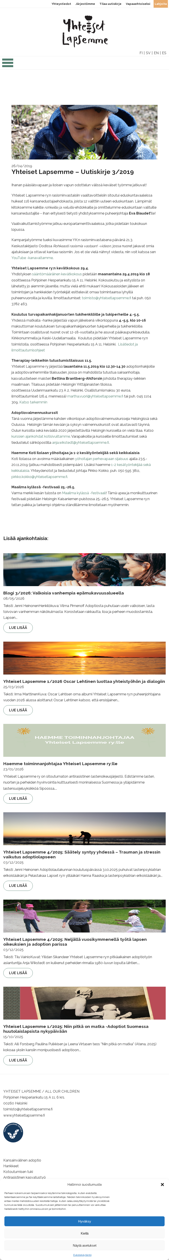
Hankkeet (11, 1166)
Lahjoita (161, 3)
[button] (162, 1184)
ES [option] (164, 53)
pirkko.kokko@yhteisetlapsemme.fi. (40, 477)
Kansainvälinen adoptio (22, 1160)
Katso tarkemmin (33, 402)
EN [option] (156, 53)
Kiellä (84, 1233)
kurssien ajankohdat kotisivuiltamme (40, 436)
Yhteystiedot (61, 3)
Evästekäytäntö (82, 1254)
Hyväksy (84, 1221)
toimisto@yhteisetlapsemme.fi (106, 298)
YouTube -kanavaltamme (32, 258)
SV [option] (148, 53)
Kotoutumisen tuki (18, 1172)
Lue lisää (18, 628)
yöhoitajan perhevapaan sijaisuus (101, 459)
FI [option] (141, 53)
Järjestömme (85, 3)
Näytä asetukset (84, 1245)
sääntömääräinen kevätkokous (57, 274)
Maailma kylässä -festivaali (84, 493)
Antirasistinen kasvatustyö (24, 1177)
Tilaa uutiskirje (110, 3)
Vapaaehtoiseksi (138, 3)
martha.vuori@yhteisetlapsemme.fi (95, 396)
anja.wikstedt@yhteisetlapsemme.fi (80, 442)
